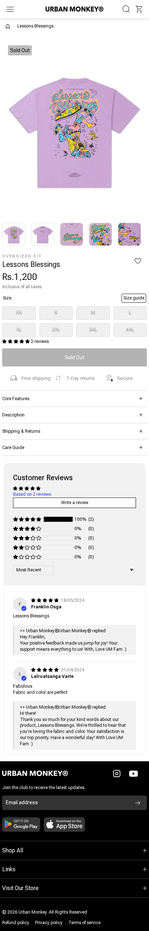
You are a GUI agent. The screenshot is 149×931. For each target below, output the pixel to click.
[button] (138, 9)
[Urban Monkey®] (74, 9)
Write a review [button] (74, 502)
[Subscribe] (138, 803)
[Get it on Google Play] (21, 824)
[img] (45, 600)
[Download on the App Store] (64, 824)
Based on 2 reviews (32, 494)
